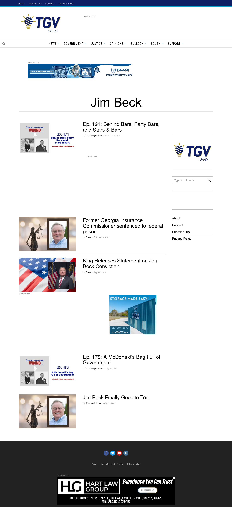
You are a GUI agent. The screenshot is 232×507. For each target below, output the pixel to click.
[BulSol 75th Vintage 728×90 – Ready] (85, 70)
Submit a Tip (181, 231)
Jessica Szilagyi (93, 403)
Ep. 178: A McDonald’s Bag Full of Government (121, 359)
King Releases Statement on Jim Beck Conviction (120, 263)
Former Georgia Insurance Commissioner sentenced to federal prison (123, 225)
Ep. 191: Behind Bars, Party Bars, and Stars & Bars (121, 126)
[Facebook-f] (106, 453)
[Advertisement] (141, 25)
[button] (3, 43)
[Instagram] (125, 453)
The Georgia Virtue (94, 135)
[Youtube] (119, 453)
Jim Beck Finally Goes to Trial (116, 397)
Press (88, 237)
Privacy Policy (181, 238)
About (176, 218)
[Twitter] (112, 453)
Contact (177, 225)
